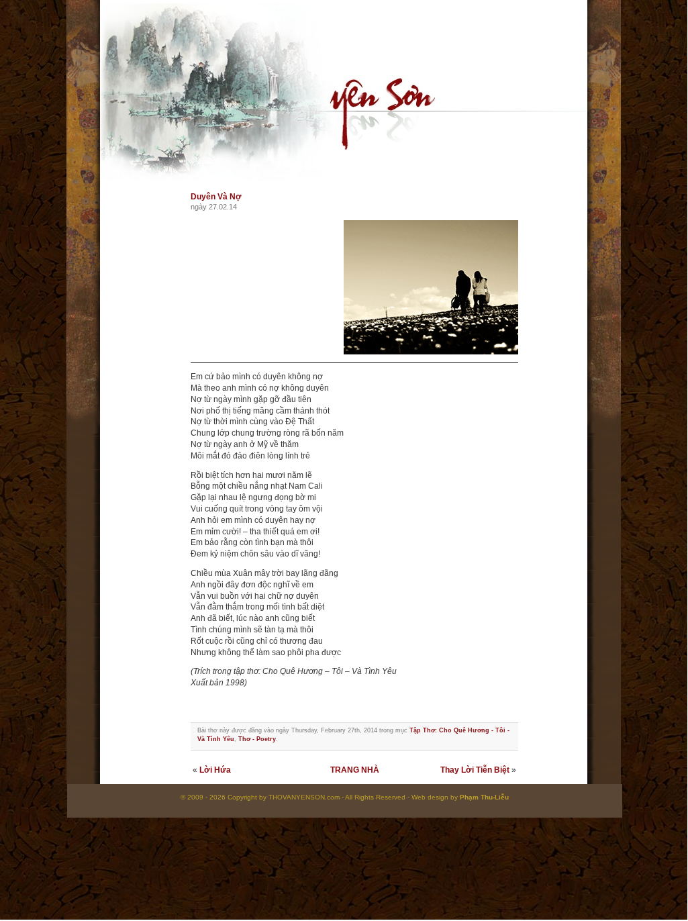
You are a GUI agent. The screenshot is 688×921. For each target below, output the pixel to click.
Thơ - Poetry (257, 739)
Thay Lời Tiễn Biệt (474, 770)
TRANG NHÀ (354, 770)
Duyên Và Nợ (216, 196)
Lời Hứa (215, 770)
